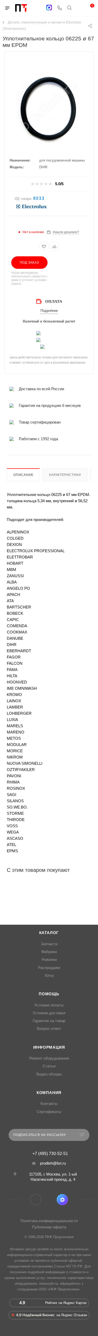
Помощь (49, 994)
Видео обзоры (49, 1074)
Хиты (49, 975)
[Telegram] (39, 8)
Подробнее (49, 311)
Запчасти (49, 944)
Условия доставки (49, 1013)
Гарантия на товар (49, 1021)
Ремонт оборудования (49, 1058)
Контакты (49, 1104)
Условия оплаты (49, 1005)
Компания (49, 1093)
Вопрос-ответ (49, 1029)
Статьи (49, 1066)
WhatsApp (49, 1199)
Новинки (49, 960)
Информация (49, 1047)
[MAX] (49, 7)
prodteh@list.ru (53, 1163)
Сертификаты (49, 1112)
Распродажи (49, 968)
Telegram (35, 1199)
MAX (62, 1199)
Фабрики (49, 952)
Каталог (49, 933)
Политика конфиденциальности (49, 1221)
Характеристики (65, 475)
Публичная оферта (49, 1227)
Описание (23, 475)
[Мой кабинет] (79, 8)
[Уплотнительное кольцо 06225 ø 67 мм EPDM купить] (49, 110)
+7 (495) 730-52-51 (50, 1154)
